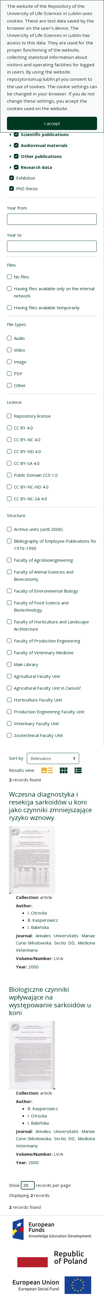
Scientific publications (45, 134)
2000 (33, 967)
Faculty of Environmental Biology (46, 591)
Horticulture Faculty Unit (38, 700)
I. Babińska (38, 927)
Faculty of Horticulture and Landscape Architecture (51, 625)
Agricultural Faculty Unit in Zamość (47, 688)
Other (20, 385)
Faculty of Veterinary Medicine (44, 652)
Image (20, 362)
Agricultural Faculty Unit (37, 676)
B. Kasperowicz (42, 920)
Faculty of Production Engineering (47, 641)
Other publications (41, 156)
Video (19, 350)
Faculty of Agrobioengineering (43, 560)
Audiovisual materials (44, 145)
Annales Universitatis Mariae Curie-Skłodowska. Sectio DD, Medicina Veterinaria (55, 943)
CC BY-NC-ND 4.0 (31, 487)
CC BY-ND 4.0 (27, 451)
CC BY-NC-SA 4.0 (30, 498)
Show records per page (40, 1185)
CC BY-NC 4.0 (27, 439)
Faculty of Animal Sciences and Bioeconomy (43, 575)
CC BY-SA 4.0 (27, 463)
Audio (19, 338)
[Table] (78, 770)
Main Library (26, 664)
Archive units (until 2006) (38, 529)
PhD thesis (27, 188)
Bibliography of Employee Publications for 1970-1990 (55, 544)
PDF (18, 373)
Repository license (32, 416)
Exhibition (25, 178)
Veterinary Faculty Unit (36, 723)
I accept (52, 123)
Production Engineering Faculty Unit (49, 711)
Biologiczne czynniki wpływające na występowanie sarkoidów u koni (50, 1001)
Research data (36, 167)
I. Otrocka (37, 913)
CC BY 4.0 (23, 428)
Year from (17, 208)
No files (21, 277)
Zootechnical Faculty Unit (38, 735)
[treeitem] (52, 134)
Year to (14, 235)
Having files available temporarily (47, 307)
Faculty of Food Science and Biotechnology (41, 606)
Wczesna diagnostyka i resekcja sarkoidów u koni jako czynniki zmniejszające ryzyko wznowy (50, 806)
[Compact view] (64, 770)
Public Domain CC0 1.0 (36, 475)
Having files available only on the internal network (54, 292)
